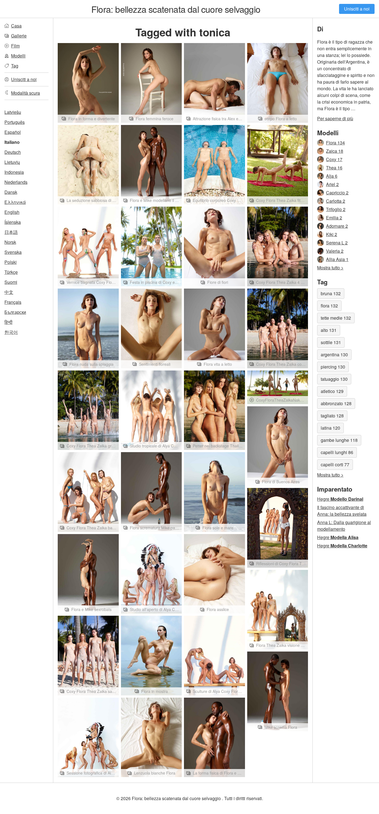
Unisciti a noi (357, 9)
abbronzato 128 (336, 403)
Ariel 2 (332, 184)
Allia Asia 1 (337, 259)
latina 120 (330, 428)
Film (15, 45)
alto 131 (329, 330)
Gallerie (19, 35)
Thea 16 (334, 167)
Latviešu (12, 112)
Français (12, 302)
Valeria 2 (334, 251)
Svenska (13, 252)
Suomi (10, 282)
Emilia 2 (334, 217)
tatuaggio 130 (334, 379)
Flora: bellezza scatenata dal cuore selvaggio (175, 8)
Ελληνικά (15, 202)
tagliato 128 (332, 415)
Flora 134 (335, 142)
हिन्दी (8, 322)
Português (14, 122)
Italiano (12, 142)
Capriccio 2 (337, 192)
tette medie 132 (336, 318)
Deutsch (12, 152)
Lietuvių (12, 162)
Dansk (10, 192)
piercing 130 (333, 367)
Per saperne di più (335, 118)
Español (12, 132)
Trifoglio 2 (335, 209)
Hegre (340, 499)
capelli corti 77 (335, 464)
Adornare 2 (337, 226)
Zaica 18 (334, 151)
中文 (8, 292)
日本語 (11, 232)
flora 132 (329, 305)
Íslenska (12, 222)
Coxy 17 (334, 159)
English (11, 212)
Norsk (10, 242)
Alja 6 (331, 176)
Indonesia (14, 172)
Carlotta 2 (335, 201)
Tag (14, 65)
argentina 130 (334, 354)
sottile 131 (331, 342)
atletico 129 (332, 391)
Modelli (18, 55)
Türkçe (11, 272)
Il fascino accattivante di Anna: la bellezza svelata (342, 510)
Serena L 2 (337, 242)
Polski (10, 262)
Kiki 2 (331, 234)
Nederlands (15, 182)
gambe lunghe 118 (339, 440)
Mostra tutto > (330, 267)
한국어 (11, 332)
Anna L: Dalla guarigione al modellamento (344, 525)
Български (15, 312)
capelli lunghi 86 (337, 452)
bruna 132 (331, 293)
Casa (16, 25)
